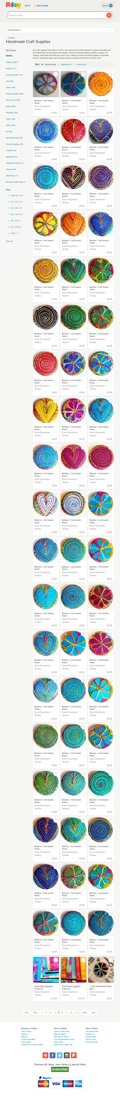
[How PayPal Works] (60, 1090)
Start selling (42, 6)
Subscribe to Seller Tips (63, 1044)
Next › (85, 1012)
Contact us (90, 1034)
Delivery (24, 1034)
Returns (24, 1036)
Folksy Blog (58, 1042)
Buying (26, 1042)
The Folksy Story (92, 1031)
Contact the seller (28, 1039)
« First (26, 1012)
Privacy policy (91, 1036)
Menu (28, 5)
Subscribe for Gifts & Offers (32, 1044)
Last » (94, 1012)
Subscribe (60, 1069)
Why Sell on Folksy (61, 1036)
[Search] (109, 15)
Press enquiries (92, 1042)
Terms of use (91, 1039)
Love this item (55, 74)
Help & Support (60, 1034)
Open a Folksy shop (62, 1031)
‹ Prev (34, 1012)
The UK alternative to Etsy (64, 1039)
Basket (107, 5)
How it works (26, 1031)
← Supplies (10, 37)
